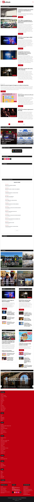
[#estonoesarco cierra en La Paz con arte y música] (4, 322)
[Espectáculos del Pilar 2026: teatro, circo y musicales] (4, 317)
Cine (1, 416)
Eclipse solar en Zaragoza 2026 (5, 440)
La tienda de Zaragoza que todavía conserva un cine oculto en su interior (25, 11)
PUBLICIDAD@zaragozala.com (16, 489)
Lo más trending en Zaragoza (6, 370)
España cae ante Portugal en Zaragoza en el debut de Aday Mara (15, 85)
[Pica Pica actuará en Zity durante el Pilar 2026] (21, 353)
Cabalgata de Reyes (3, 437)
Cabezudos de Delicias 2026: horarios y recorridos (25, 344)
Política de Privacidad (3, 490)
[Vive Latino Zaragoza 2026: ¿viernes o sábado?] (9, 136)
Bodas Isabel (2, 476)
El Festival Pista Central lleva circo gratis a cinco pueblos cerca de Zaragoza (21, 282)
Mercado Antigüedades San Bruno (10, 185)
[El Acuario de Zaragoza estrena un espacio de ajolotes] (21, 365)
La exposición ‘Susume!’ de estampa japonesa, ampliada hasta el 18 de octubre (24, 53)
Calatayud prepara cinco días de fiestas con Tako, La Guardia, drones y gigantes (25, 276)
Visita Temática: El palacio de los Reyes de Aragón (13, 207)
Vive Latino (2, 450)
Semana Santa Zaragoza (4, 428)
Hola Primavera (3, 446)
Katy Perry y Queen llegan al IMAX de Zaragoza (8, 301)
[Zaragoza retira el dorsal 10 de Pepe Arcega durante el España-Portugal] (4, 358)
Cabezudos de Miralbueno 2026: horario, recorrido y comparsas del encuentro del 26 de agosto (27, 360)
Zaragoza (2, 472)
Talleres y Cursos (3, 409)
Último (24, 124)
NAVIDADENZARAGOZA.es (26, 494)
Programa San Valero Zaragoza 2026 (6, 425)
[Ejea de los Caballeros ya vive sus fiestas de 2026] (9, 278)
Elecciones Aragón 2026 (4, 458)
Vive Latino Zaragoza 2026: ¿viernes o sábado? (7, 141)
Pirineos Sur (2, 477)
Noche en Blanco (3, 449)
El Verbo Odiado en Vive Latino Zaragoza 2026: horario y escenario (24, 134)
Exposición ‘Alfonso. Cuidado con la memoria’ (12, 189)
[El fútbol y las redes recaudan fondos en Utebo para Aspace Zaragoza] (11, 260)
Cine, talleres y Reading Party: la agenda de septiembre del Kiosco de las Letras (25, 21)
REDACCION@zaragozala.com (16, 487)
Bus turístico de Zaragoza (9, 196)
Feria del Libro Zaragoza (4, 441)
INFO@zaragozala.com (17, 490)
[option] (17, 136)
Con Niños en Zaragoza (4, 396)
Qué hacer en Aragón (5, 269)
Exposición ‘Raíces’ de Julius (9, 222)
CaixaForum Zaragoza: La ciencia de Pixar (11, 192)
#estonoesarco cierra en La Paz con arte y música (11, 323)
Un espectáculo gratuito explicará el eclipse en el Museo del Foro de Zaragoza (28, 325)
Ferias (1, 404)
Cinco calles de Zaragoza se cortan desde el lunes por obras (27, 257)
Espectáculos (22, 288)
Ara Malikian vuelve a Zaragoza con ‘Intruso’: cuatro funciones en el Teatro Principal (28, 314)
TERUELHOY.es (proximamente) (27, 489)
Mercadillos (2, 405)
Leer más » (20, 48)
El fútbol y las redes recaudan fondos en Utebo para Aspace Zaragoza (10, 264)
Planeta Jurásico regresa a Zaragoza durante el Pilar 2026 (27, 319)
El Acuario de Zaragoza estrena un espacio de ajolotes (28, 366)
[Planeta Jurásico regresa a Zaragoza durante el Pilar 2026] (21, 318)
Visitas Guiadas (3, 410)
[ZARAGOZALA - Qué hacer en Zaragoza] (6, 2)
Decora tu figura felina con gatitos (11, 211)
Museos (2, 420)
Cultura (4, 288)
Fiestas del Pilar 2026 (3, 432)
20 (19, 124)
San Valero (2, 424)
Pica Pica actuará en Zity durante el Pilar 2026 (27, 354)
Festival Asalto (2, 444)
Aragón (2, 471)
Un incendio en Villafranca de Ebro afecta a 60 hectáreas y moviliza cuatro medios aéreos (27, 263)
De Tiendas (2, 399)
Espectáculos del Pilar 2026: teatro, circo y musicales (11, 318)
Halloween (2, 445)
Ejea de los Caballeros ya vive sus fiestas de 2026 (7, 283)
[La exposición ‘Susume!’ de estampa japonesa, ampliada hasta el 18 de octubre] (4, 312)
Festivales (2, 401)
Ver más (17, 230)
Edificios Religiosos (3, 465)
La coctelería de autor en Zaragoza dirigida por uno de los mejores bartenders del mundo (17, 380)
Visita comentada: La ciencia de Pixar (11, 200)
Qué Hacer (4, 330)
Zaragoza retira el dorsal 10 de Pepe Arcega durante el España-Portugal (10, 359)
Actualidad (3, 250)
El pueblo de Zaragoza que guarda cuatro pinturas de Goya (29, 283)
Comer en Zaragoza (3, 395)
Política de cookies (3, 489)
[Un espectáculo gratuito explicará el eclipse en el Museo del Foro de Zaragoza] (21, 323)
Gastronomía (2, 464)
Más (14, 330)
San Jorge (2, 429)
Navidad (2, 433)
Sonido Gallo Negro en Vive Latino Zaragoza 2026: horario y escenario (29, 140)
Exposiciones (2, 417)
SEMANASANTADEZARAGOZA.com (28, 490)
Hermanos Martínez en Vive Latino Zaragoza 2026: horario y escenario (21, 140)
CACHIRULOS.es (25, 493)
